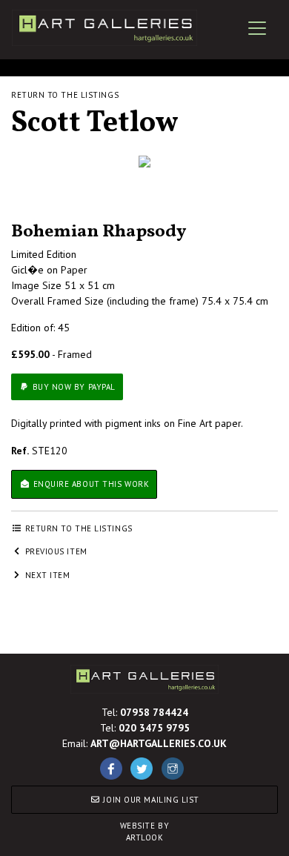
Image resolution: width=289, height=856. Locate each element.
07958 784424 (154, 712)
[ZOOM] (144, 161)
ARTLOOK (145, 831)
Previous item (54, 551)
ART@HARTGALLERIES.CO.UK (158, 743)
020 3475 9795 (154, 727)
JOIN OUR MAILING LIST (150, 799)
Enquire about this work (89, 484)
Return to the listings (65, 95)
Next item (46, 575)
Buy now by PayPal (73, 387)
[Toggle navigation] (257, 28)
